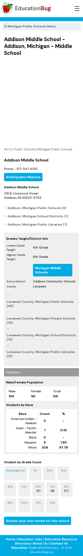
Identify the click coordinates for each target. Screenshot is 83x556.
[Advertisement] (41, 101)
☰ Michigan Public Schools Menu (30, 26)
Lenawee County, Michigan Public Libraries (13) (41, 354)
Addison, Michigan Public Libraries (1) (37, 224)
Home (10, 539)
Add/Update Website (23, 177)
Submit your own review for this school (37, 521)
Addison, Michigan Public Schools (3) (36, 208)
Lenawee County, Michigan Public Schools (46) (40, 304)
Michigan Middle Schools (48, 270)
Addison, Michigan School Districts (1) (37, 216)
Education (19, 548)
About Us (40, 543)
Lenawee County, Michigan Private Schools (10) (41, 320)
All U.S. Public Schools (19, 149)
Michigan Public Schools (54, 149)
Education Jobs (30, 539)
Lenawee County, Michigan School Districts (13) (41, 337)
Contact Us (59, 543)
